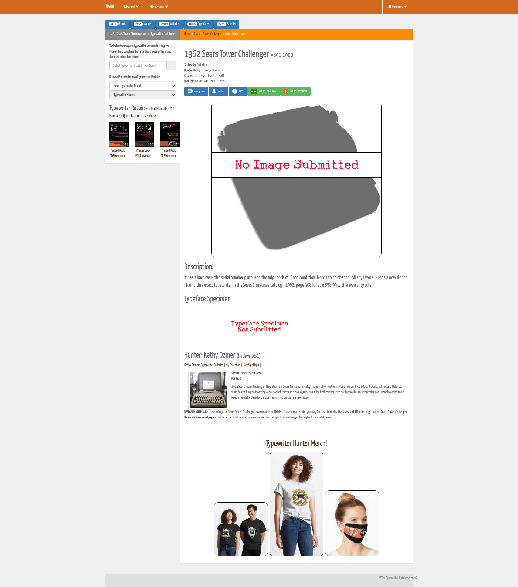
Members (397, 7)
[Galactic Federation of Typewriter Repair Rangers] (296, 504)
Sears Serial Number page (356, 412)
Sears (196, 34)
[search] (142, 85)
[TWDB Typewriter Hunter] (241, 529)
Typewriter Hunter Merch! (296, 444)
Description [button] (198, 91)
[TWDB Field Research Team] (352, 523)
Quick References (134, 116)
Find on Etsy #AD (297, 91)
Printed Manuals (157, 109)
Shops (153, 116)
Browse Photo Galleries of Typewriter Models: (134, 77)
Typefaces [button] (199, 24)
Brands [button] (118, 24)
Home (187, 34)
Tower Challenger (212, 34)
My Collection (233, 365)
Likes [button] (238, 91)
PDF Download (117, 156)
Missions (159, 7)
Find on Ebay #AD (266, 91)
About (131, 7)
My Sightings (251, 365)
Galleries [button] (170, 24)
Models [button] (143, 24)
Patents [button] (227, 24)
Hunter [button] (220, 91)
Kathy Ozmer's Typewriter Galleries (203, 365)
